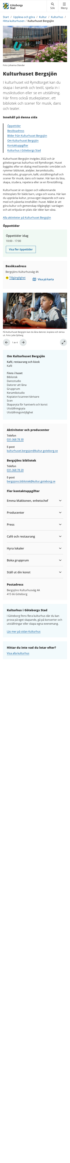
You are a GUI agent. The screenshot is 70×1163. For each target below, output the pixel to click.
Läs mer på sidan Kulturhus (24, 631)
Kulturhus (57, 17)
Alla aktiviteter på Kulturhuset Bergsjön (27, 217)
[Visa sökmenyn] (52, 6)
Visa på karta (46, 279)
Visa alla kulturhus (18, 653)
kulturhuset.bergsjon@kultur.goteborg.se (32, 451)
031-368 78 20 (15, 470)
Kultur (43, 17)
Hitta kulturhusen (14, 21)
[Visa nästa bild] (23, 342)
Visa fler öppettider (21, 249)
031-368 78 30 (15, 439)
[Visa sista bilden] (6, 342)
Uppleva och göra (24, 17)
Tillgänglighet (17, 277)
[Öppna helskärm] (63, 342)
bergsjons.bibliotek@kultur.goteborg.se (31, 481)
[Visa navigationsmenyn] (64, 6)
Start (6, 17)
